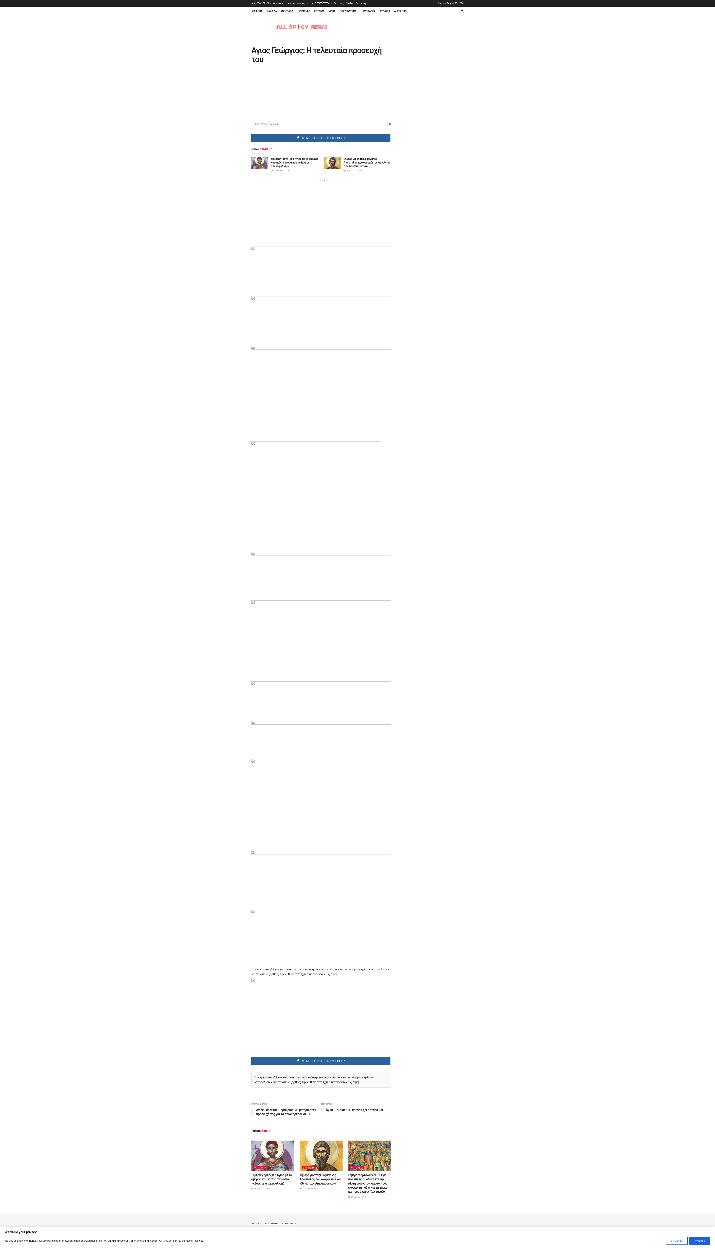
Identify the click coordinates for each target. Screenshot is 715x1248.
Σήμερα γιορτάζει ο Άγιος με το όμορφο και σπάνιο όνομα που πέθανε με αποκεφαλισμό (294, 162)
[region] (357, 1237)
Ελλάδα (267, 3)
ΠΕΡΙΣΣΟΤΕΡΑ (322, 3)
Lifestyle (290, 3)
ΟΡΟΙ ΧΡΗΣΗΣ (270, 1223)
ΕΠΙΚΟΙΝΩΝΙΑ (289, 1223)
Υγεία (310, 3)
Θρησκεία (278, 3)
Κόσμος (301, 3)
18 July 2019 (258, 124)
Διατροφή (361, 3)
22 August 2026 (281, 170)
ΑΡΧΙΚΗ (255, 1223)
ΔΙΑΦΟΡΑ (256, 3)
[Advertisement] (282, 93)
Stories (349, 3)
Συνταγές (339, 3)
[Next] (324, 180)
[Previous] (318, 180)
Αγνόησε (700, 1240)
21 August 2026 (353, 170)
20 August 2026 (358, 1197)
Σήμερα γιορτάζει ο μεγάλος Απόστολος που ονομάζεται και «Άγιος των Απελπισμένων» (367, 162)
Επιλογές (676, 1240)
